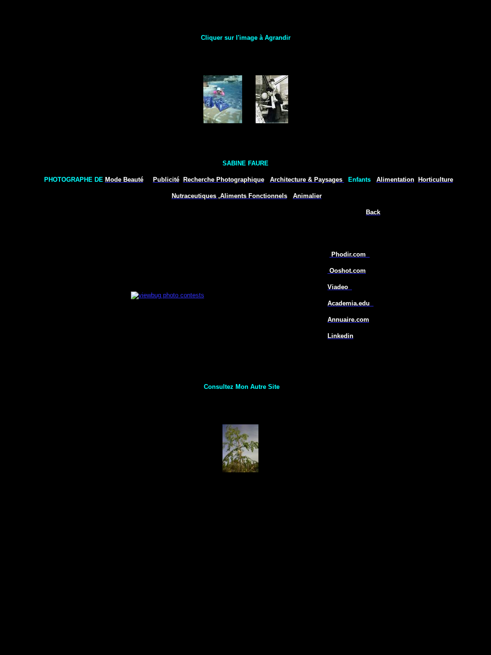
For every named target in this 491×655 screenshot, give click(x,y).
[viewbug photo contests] (167, 295)
